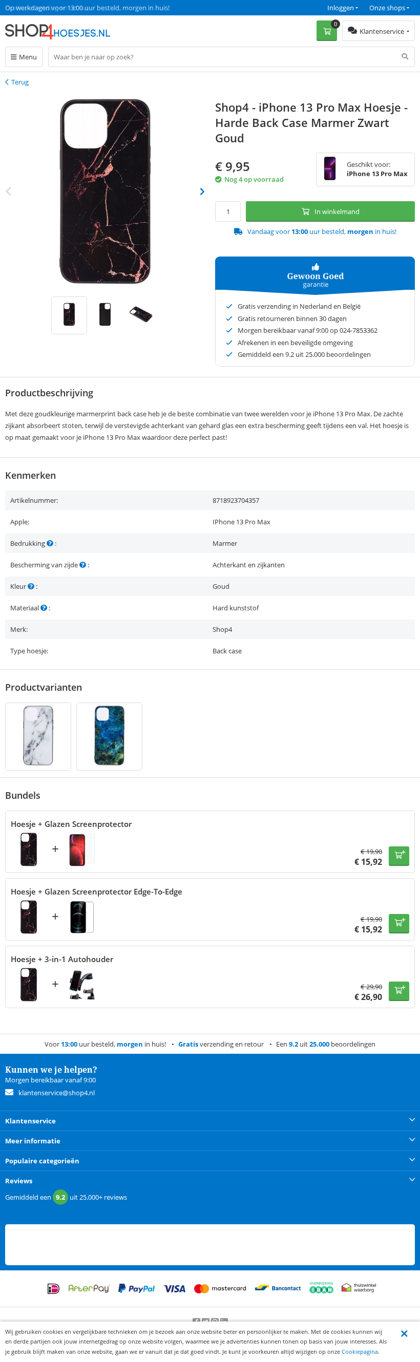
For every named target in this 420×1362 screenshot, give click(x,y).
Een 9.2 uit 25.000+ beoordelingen (56, 7)
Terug (20, 82)
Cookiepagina (360, 1351)
